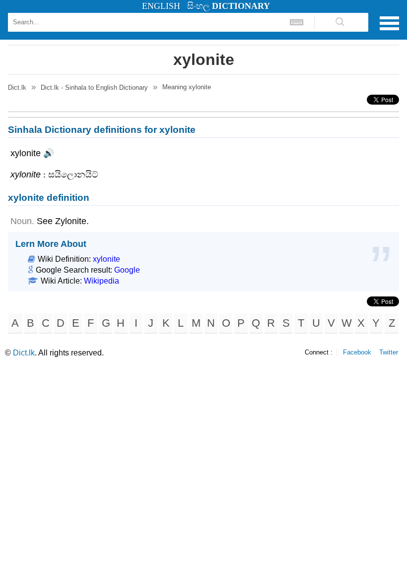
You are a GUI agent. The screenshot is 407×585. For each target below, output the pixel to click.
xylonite (106, 259)
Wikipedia (101, 281)
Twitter (388, 352)
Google (127, 270)
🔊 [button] (48, 153)
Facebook (357, 352)
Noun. (22, 221)
